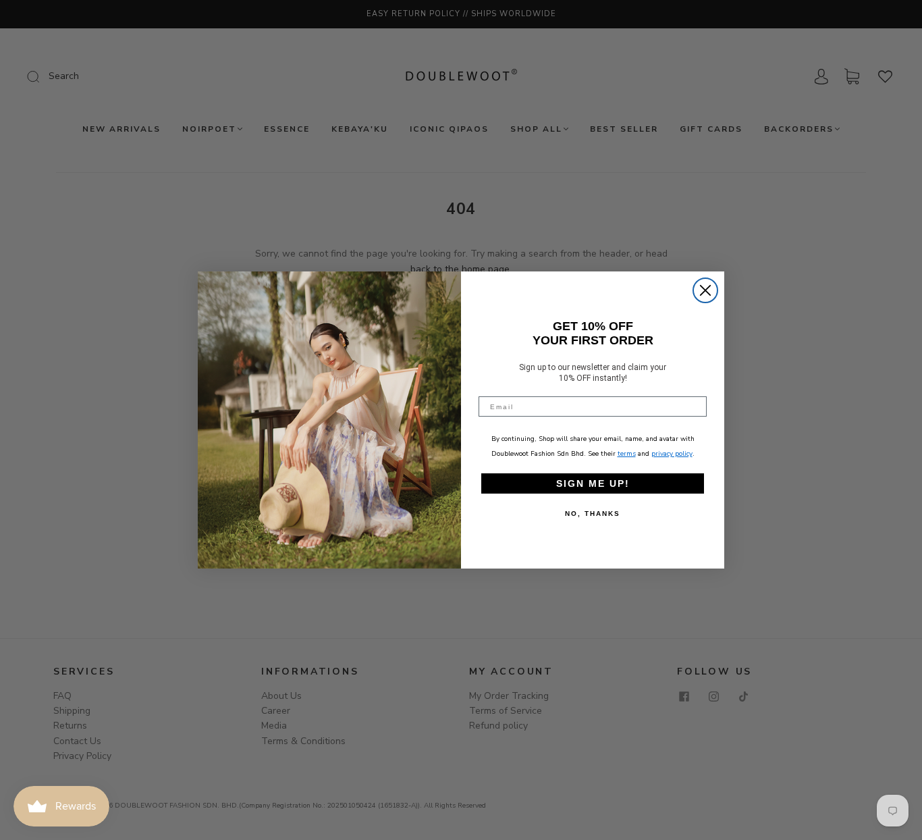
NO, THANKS (592, 513)
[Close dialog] (705, 290)
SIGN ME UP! (593, 483)
